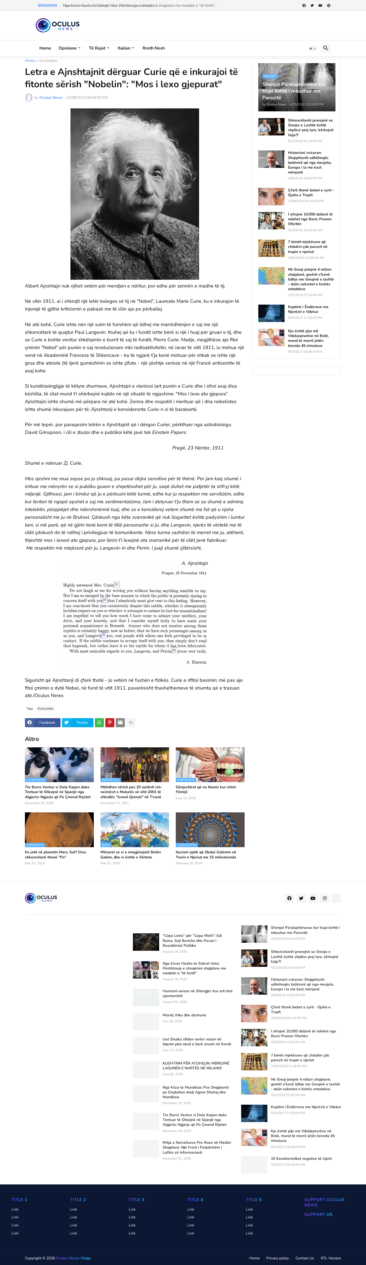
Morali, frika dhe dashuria (184, 1015)
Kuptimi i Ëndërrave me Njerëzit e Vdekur (308, 309)
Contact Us (305, 1258)
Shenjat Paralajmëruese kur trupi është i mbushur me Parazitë (305, 930)
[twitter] (312, 5)
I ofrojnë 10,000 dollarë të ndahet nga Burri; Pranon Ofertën (310, 219)
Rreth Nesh (154, 48)
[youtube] (320, 5)
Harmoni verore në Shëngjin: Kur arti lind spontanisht (197, 993)
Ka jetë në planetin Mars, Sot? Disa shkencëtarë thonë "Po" (55, 854)
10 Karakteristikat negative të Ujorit (301, 1158)
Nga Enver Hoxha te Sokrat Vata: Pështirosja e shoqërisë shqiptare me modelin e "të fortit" (194, 968)
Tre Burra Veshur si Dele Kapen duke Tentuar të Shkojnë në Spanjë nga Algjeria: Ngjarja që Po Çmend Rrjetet (58, 792)
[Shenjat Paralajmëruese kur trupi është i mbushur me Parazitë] (254, 934)
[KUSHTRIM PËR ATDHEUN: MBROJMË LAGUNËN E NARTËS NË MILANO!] (146, 1069)
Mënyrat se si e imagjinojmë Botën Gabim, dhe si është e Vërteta (130, 854)
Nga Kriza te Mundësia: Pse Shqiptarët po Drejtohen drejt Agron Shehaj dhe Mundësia (196, 1092)
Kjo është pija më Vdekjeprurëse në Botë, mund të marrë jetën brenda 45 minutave (308, 338)
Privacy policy (277, 1258)
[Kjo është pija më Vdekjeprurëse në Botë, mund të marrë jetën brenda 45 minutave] (271, 337)
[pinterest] (328, 5)
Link (15, 1209)
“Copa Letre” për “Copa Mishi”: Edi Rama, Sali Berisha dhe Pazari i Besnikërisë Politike (192, 940)
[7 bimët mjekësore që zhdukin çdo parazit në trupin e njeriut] (271, 248)
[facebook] (304, 5)
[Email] (120, 722)
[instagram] (324, 898)
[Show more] (130, 722)
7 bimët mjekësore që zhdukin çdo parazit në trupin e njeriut (307, 247)
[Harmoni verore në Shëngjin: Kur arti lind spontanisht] (146, 997)
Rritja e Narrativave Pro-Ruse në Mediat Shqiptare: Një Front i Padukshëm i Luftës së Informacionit (197, 1147)
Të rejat (97, 48)
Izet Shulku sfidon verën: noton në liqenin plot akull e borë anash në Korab (197, 1042)
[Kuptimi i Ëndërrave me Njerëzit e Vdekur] (271, 313)
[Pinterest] (109, 722)
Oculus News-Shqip (73, 1258)
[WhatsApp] (99, 722)
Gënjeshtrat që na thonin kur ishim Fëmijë (206, 789)
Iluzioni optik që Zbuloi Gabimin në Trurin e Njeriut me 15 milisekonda (206, 854)
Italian (124, 48)
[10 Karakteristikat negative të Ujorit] (254, 1165)
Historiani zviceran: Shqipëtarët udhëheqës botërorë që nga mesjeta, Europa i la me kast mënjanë (309, 162)
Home (45, 48)
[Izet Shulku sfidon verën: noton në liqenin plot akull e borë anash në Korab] (146, 1045)
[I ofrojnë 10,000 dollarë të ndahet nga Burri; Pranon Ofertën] (271, 220)
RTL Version (331, 1258)
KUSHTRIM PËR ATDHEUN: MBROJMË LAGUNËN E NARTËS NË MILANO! (196, 1066)
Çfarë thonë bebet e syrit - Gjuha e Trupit (311, 193)
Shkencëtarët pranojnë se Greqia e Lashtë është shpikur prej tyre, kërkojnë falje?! (311, 128)
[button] (312, 48)
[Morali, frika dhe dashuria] (146, 1021)
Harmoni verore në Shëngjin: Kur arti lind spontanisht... (108, 5)
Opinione (68, 48)
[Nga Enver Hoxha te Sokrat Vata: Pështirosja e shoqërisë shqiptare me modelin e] (146, 970)
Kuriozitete (48, 61)
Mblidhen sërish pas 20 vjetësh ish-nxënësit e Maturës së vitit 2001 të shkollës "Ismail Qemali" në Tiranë (131, 792)
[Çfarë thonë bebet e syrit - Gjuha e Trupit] (271, 196)
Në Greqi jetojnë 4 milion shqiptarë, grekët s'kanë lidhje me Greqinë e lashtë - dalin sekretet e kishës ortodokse (311, 279)
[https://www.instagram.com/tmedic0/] (336, 898)
